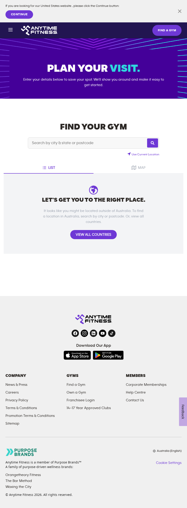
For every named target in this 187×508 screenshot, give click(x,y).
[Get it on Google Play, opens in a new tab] (108, 355)
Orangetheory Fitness (23, 475)
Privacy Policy (16, 400)
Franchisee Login (81, 400)
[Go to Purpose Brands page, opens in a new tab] (21, 452)
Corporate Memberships (146, 384)
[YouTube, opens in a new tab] (102, 333)
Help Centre (136, 392)
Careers (12, 392)
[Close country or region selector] (180, 11)
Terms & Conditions (21, 408)
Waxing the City (18, 487)
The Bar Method (18, 481)
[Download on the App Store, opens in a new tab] (77, 355)
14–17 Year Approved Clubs (89, 408)
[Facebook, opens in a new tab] (75, 333)
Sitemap (12, 423)
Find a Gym (76, 384)
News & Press (16, 384)
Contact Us (135, 400)
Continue (19, 14)
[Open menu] (10, 30)
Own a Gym (76, 392)
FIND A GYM (167, 30)
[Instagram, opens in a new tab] (84, 333)
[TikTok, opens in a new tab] (111, 333)
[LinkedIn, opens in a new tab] (93, 333)
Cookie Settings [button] (169, 463)
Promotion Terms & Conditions (30, 416)
